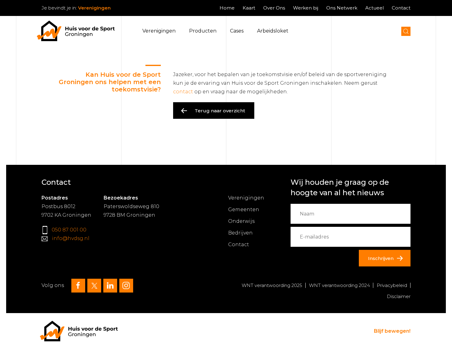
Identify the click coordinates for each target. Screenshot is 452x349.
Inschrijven (381, 258)
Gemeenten (243, 209)
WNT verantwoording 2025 (272, 285)
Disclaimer (398, 296)
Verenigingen (159, 31)
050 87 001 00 (69, 230)
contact (183, 92)
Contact (401, 8)
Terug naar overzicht (220, 111)
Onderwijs (241, 221)
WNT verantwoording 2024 (339, 285)
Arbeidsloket (272, 31)
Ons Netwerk (341, 8)
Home (227, 8)
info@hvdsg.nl (70, 238)
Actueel (374, 8)
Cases (237, 31)
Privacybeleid (392, 285)
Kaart (249, 8)
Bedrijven (240, 233)
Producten (202, 31)
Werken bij (305, 8)
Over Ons (274, 8)
